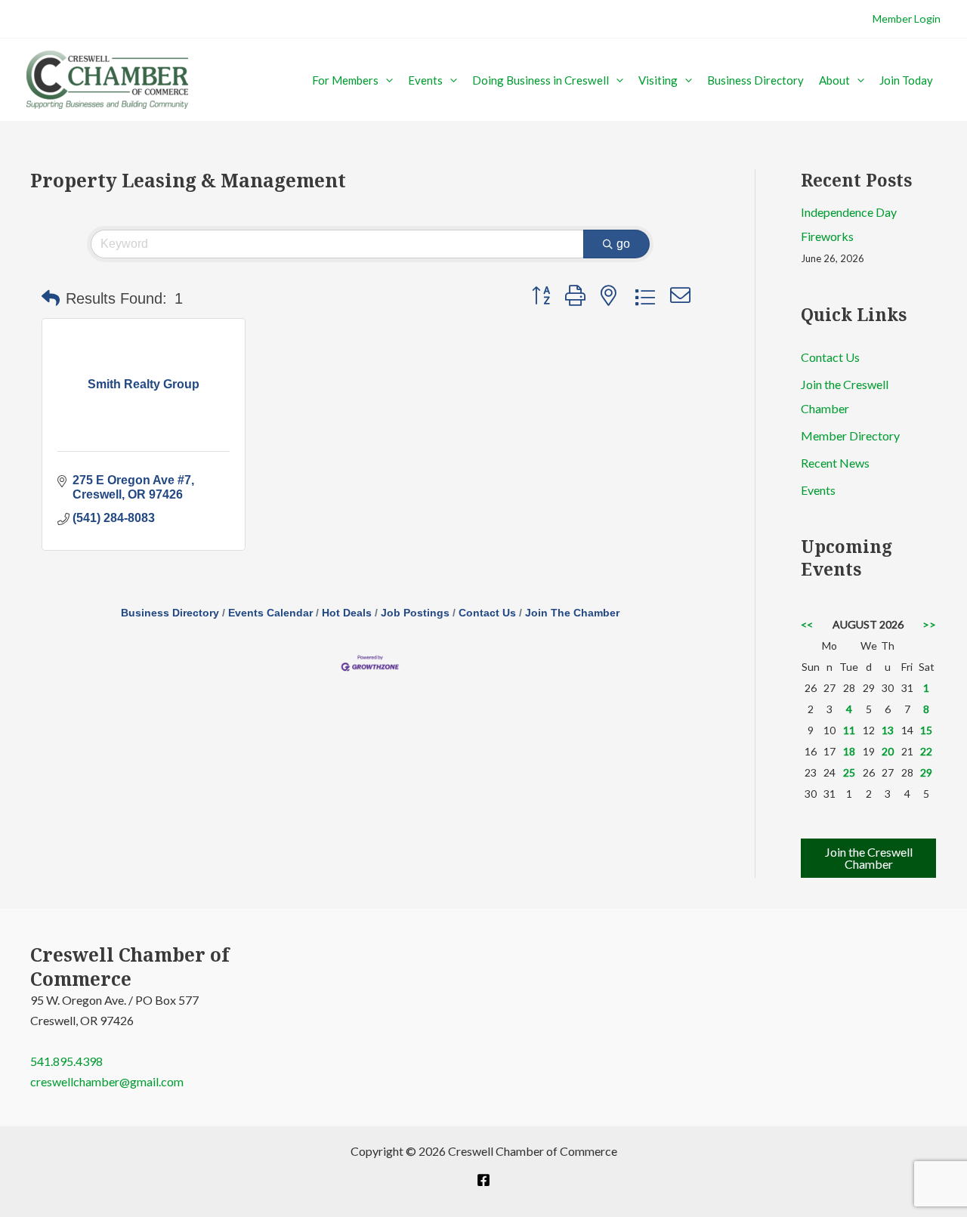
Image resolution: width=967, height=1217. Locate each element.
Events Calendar (270, 613)
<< (807, 624)
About (834, 80)
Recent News (835, 463)
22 (926, 751)
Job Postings (415, 613)
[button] (385, 80)
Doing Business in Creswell (540, 80)
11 (849, 730)
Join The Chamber (572, 613)
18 (849, 751)
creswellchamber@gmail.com (107, 1081)
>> (929, 624)
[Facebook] (483, 1180)
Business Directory (755, 80)
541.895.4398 (66, 1061)
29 (926, 772)
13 (888, 730)
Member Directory (850, 435)
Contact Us (487, 613)
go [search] (623, 243)
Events (425, 80)
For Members (345, 80)
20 (888, 751)
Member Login (907, 18)
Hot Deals (347, 613)
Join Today (906, 80)
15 (926, 730)
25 (849, 772)
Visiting (658, 80)
